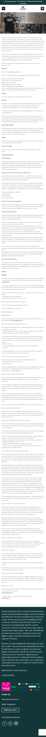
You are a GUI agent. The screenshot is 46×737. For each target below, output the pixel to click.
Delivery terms (10, 710)
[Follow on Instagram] (10, 723)
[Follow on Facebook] (4, 723)
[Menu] (3, 8)
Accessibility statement (11, 717)
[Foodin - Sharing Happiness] (23, 8)
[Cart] (42, 8)
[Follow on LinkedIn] (16, 723)
